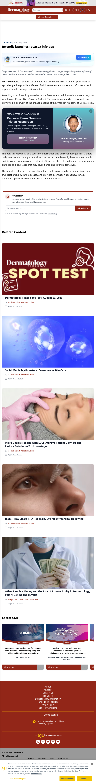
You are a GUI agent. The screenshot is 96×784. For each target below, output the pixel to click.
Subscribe (81, 208)
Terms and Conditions (48, 701)
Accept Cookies (67, 778)
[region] (48, 772)
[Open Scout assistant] (82, 10)
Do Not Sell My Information (48, 698)
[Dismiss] (90, 111)
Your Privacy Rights (48, 707)
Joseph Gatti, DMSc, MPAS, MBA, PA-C (23, 599)
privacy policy (52, 214)
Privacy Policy (48, 704)
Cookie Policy (36, 773)
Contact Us (48, 692)
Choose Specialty (45, 17)
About (48, 686)
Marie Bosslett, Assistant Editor (21, 302)
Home (31, 758)
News (52, 758)
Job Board (48, 695)
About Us (42, 758)
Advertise (48, 689)
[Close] (92, 764)
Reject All (84, 778)
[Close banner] (92, 3)
